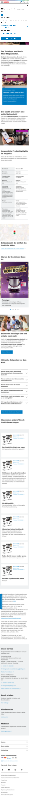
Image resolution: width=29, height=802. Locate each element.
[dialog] (14, 401)
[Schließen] (27, 6)
